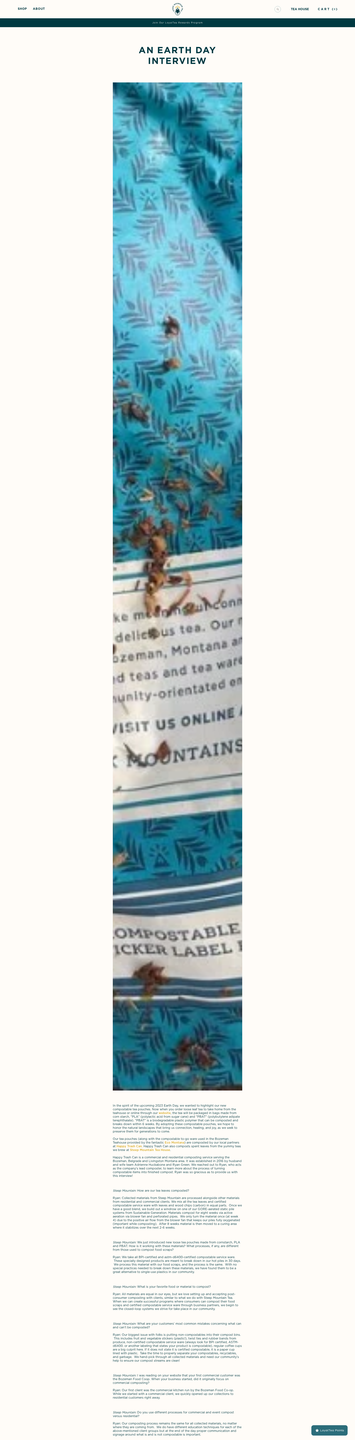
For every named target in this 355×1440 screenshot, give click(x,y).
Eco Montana (174, 1142)
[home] (177, 9)
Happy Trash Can (129, 1146)
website (165, 1113)
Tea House (300, 9)
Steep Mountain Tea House (150, 1150)
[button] (22, 8)
